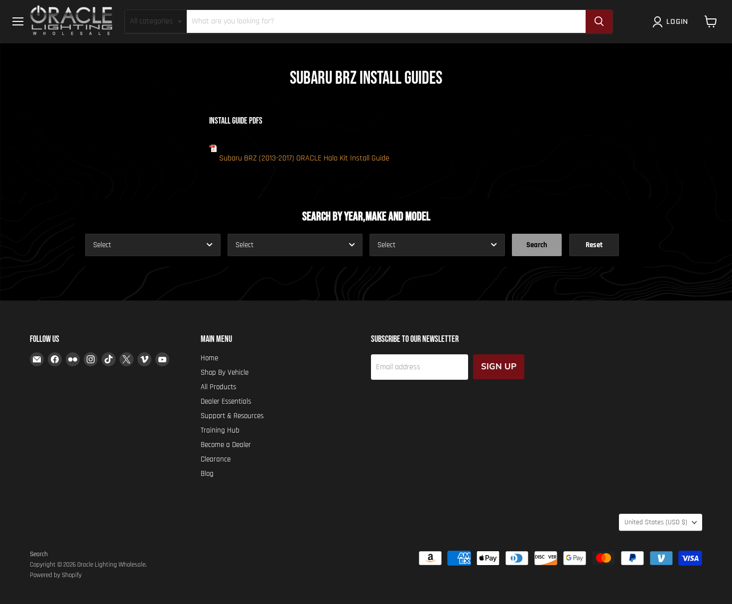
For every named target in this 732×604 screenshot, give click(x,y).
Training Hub (220, 430)
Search (39, 554)
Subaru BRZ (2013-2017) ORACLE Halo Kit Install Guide (304, 158)
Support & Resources (232, 416)
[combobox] (153, 245)
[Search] (599, 21)
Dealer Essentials (226, 401)
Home (209, 358)
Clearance (216, 459)
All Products (218, 387)
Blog (207, 473)
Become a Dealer (226, 445)
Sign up (498, 366)
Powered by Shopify (56, 575)
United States (655, 522)
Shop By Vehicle (224, 372)
